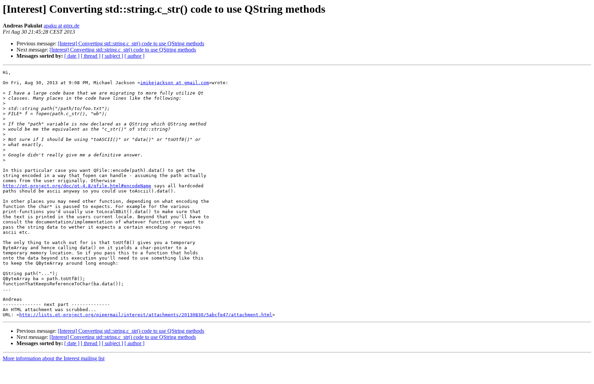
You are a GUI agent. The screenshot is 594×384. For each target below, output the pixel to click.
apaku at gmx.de (61, 26)
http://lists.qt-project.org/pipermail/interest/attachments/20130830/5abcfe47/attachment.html (145, 314)
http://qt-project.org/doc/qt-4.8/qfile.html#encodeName (77, 185)
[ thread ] (90, 56)
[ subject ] (112, 56)
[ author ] (134, 56)
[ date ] (71, 56)
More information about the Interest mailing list (53, 358)
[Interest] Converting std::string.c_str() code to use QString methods (131, 43)
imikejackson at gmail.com (174, 82)
